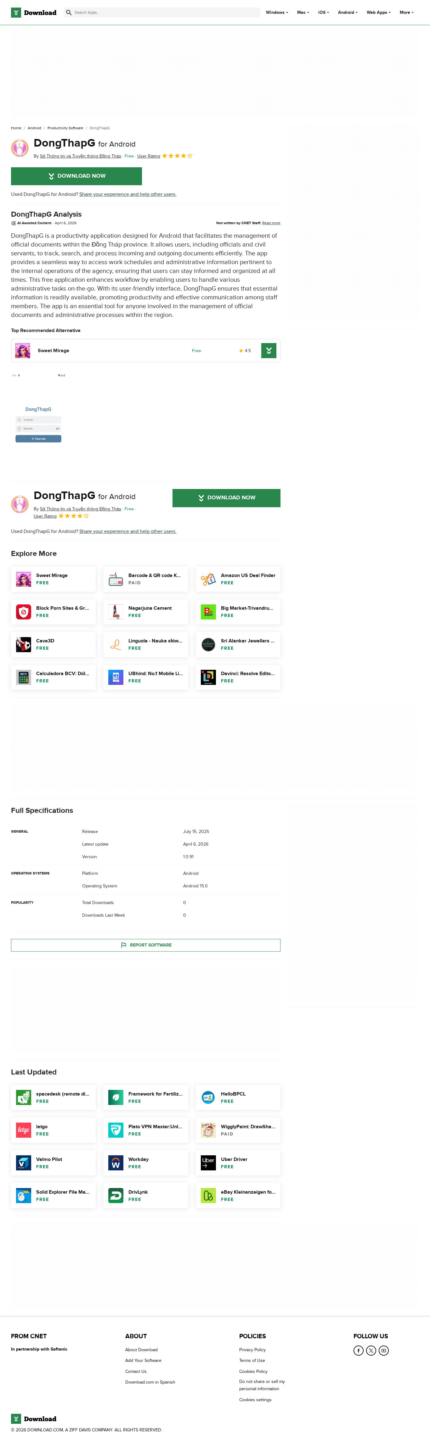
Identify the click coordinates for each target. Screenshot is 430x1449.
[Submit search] (69, 13)
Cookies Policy (253, 1371)
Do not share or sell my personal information (262, 1385)
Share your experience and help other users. (128, 194)
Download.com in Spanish (150, 1382)
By (77, 156)
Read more (271, 223)
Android (346, 12)
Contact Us (136, 1371)
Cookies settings (255, 1399)
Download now (82, 176)
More (405, 12)
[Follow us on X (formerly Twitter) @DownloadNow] (371, 1351)
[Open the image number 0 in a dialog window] (38, 422)
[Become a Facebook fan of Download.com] (359, 1351)
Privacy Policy (252, 1349)
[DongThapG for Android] (20, 148)
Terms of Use (252, 1360)
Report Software (151, 945)
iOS (321, 12)
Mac (301, 12)
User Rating (148, 156)
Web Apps (377, 12)
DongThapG (85, 143)
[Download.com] (33, 13)
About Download (141, 1349)
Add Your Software (143, 1360)
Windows (275, 12)
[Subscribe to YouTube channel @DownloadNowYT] (384, 1351)
